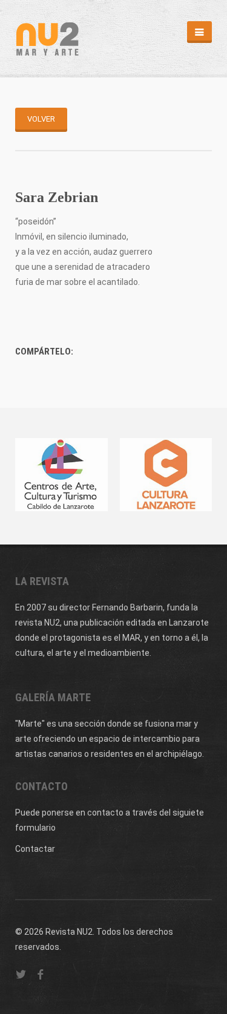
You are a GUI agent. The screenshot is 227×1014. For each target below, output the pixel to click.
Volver (41, 118)
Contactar (35, 849)
